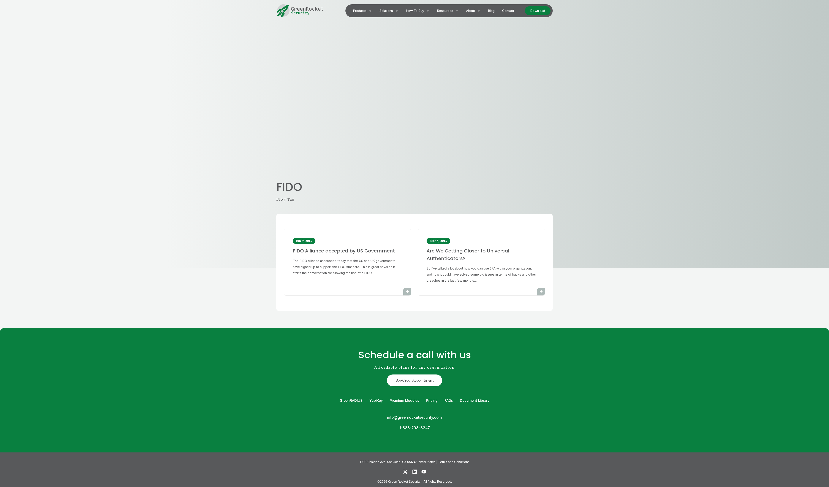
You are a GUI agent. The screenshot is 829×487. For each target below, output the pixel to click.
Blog (491, 11)
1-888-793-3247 (414, 427)
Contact (508, 11)
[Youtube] (423, 471)
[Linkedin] (414, 471)
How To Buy (415, 11)
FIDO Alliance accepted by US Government (344, 250)
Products (360, 11)
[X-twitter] (405, 471)
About (470, 11)
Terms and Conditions (453, 462)
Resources (445, 11)
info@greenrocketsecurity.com (414, 417)
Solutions (386, 11)
